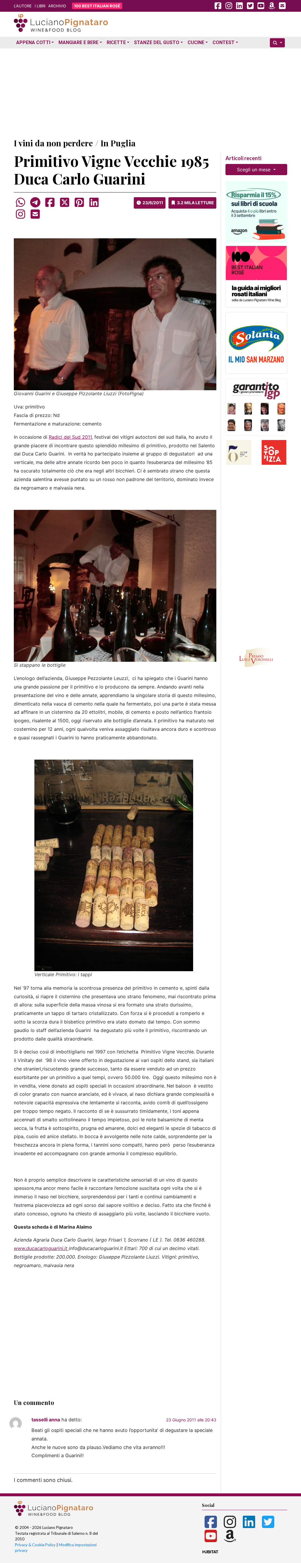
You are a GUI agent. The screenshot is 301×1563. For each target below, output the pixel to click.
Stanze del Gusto (156, 42)
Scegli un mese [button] (254, 169)
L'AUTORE (23, 6)
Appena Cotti (33, 42)
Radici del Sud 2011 (70, 437)
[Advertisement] (150, 92)
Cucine (196, 42)
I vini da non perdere (53, 143)
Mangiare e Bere (78, 42)
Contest (224, 42)
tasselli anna (45, 1420)
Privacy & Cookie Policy (35, 1544)
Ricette (116, 42)
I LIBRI (40, 6)
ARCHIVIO (57, 6)
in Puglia (118, 143)
